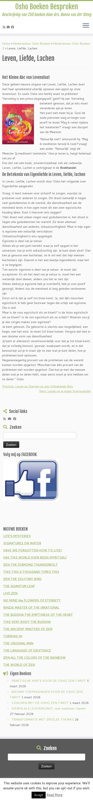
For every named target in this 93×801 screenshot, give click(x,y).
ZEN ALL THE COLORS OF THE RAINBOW (34, 657)
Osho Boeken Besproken (46, 6)
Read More (54, 795)
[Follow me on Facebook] (13, 27)
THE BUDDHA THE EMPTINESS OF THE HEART (38, 615)
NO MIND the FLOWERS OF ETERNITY (32, 600)
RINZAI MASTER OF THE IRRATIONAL (31, 607)
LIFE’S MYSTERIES (17, 536)
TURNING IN (12, 636)
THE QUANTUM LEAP (19, 586)
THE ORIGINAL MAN (18, 643)
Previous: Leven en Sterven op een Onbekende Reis (37, 386)
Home (6, 43)
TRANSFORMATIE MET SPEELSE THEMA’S (42, 719)
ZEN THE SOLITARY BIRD (22, 579)
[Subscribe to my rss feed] (5, 27)
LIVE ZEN (10, 593)
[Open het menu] (86, 26)
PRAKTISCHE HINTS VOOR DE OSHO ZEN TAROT (48, 681)
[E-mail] (9, 27)
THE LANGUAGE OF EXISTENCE (27, 650)
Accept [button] (38, 795)
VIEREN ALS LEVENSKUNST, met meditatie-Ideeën (48, 708)
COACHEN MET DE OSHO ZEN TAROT (40, 703)
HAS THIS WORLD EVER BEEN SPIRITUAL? (35, 557)
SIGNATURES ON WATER (22, 543)
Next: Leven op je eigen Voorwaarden (65, 391)
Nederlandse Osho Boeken (31, 43)
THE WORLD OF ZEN (19, 665)
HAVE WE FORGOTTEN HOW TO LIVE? (32, 550)
